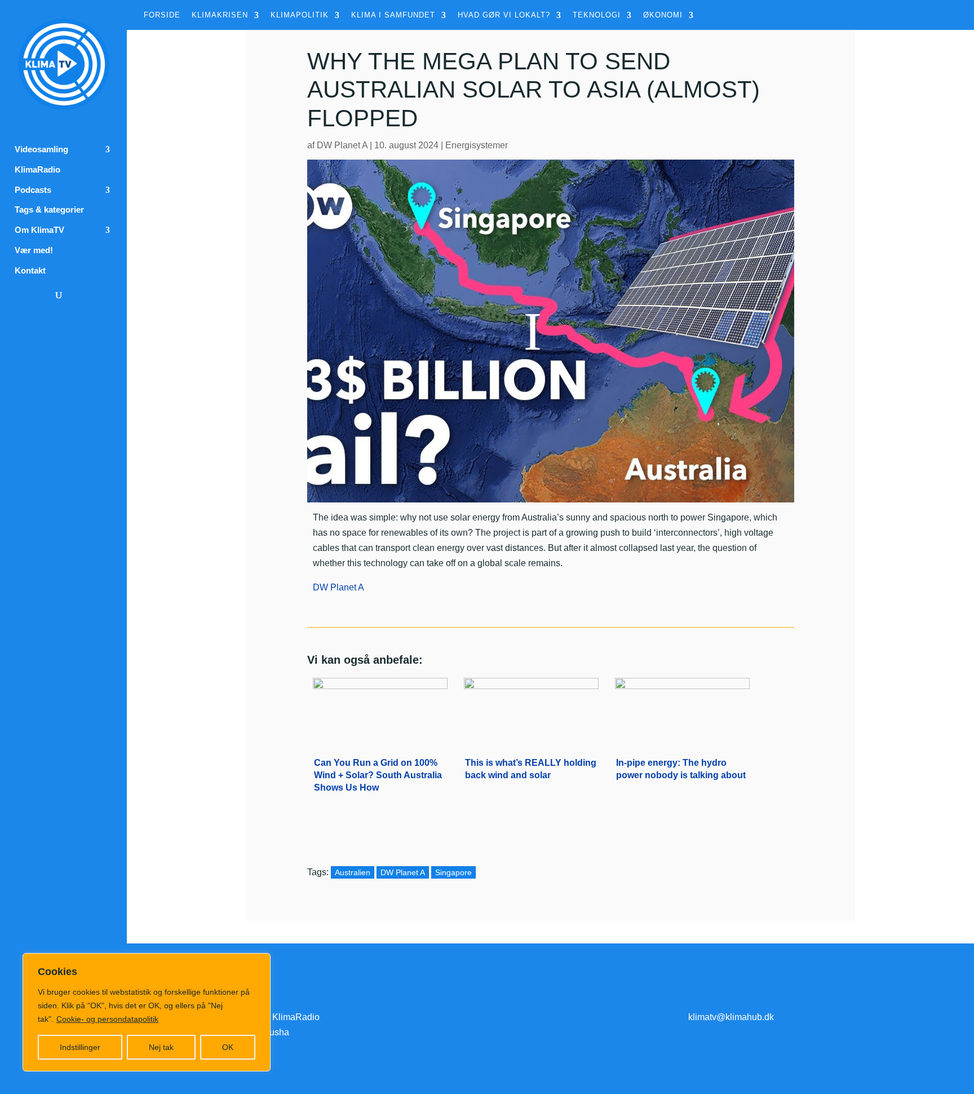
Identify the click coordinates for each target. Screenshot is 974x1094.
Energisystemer (476, 145)
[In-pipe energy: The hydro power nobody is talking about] (682, 708)
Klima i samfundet (393, 15)
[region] (147, 1012)
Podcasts (33, 190)
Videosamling (41, 149)
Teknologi (597, 15)
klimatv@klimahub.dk (731, 1017)
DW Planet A (342, 145)
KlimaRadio (37, 169)
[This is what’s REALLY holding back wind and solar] (531, 708)
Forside (162, 15)
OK (227, 1047)
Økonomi (663, 15)
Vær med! (34, 250)
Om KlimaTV (39, 230)
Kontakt (30, 270)
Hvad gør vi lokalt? (504, 15)
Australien (352, 872)
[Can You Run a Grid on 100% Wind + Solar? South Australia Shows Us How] (380, 708)
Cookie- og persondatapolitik (107, 1019)
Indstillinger (80, 1047)
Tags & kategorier (49, 209)
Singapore (453, 872)
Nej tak (161, 1047)
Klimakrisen (220, 15)
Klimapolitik (300, 15)
